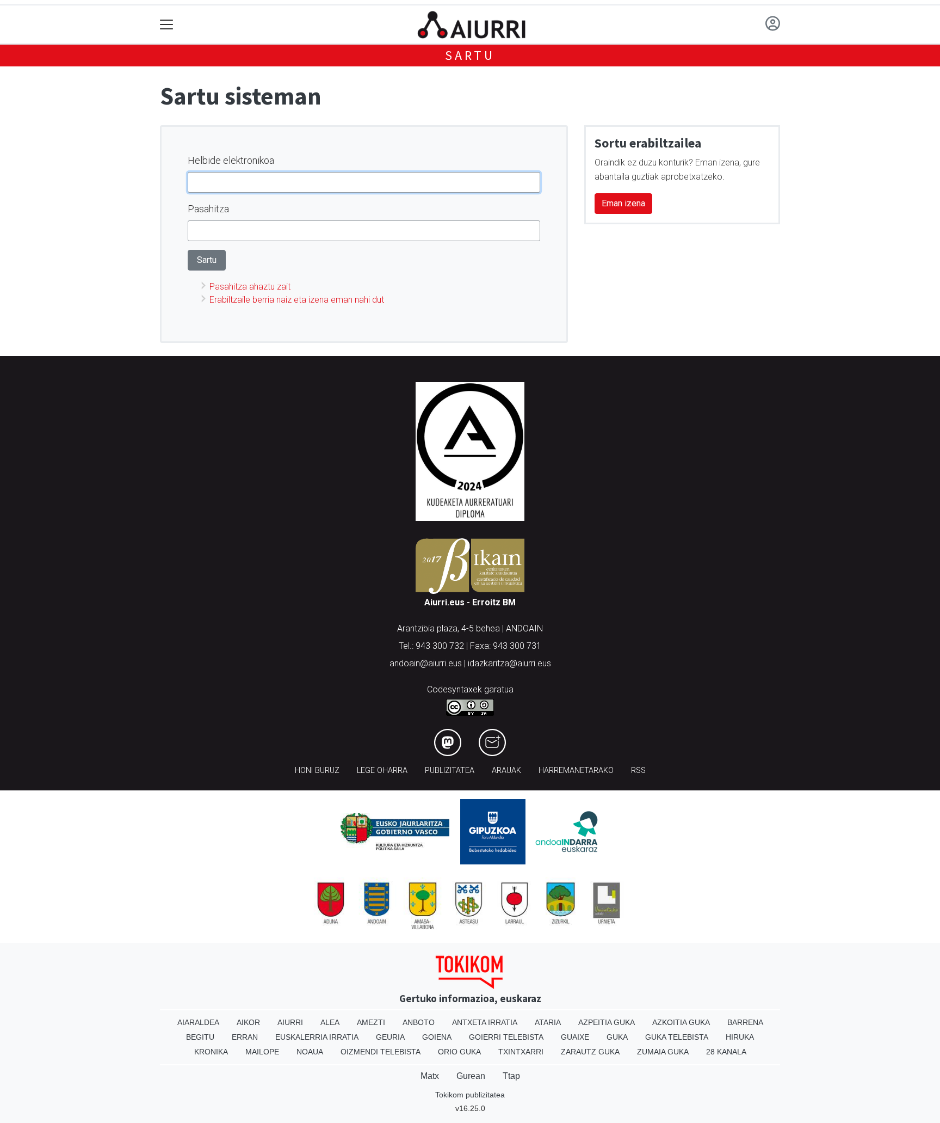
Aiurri (290, 1022)
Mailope (262, 1051)
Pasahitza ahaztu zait (249, 286)
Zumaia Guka (663, 1051)
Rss (638, 770)
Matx (429, 1076)
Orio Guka (459, 1051)
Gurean (470, 1076)
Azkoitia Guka (681, 1022)
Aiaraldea (198, 1022)
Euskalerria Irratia (316, 1037)
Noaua (309, 1051)
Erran (245, 1037)
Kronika (211, 1051)
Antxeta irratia (484, 1022)
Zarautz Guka (590, 1051)
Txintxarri (520, 1051)
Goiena (437, 1037)
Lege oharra (382, 770)
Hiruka (740, 1037)
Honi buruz (317, 770)
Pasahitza (208, 208)
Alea (329, 1022)
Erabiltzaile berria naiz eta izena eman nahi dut (296, 299)
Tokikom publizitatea (470, 1094)
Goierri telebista (506, 1037)
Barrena (745, 1022)
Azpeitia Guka (606, 1022)
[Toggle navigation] (166, 24)
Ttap (511, 1076)
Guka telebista (676, 1037)
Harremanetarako (576, 770)
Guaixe (575, 1037)
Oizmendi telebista (380, 1051)
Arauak (506, 770)
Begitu (200, 1037)
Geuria (390, 1037)
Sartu (470, 55)
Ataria (548, 1022)
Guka (617, 1037)
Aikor (248, 1022)
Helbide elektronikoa (231, 160)
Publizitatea (449, 770)
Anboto (419, 1022)
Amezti (371, 1022)
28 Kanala (726, 1051)
